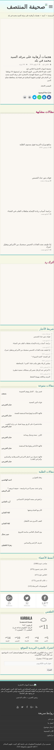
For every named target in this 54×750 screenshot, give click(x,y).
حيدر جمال (5, 534)
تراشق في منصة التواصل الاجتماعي (29, 499)
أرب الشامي (6, 502)
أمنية (43, 16)
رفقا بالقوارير (37, 477)
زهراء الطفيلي (7, 545)
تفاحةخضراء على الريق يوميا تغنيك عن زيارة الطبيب (23, 424)
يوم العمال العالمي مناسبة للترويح (30, 532)
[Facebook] (27, 707)
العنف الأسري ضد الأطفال (33, 521)
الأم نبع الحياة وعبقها (35, 510)
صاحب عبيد (43, 564)
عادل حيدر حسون (41, 569)
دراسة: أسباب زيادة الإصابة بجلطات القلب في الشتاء (29, 211)
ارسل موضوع (48, 727)
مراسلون (50, 735)
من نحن (50, 719)
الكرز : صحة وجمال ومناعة (32, 435)
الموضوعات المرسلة (39, 586)
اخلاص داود (45, 64)
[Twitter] (22, 707)
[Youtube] (17, 707)
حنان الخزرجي (7, 405)
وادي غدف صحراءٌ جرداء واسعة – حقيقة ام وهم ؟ (25, 488)
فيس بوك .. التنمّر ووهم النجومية (30, 391)
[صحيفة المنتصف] (27, 6)
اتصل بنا (50, 723)
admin (4, 394)
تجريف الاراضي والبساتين (33, 543)
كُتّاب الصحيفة (48, 731)
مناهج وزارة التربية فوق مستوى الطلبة (35, 144)
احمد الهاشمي (7, 480)
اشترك (49, 670)
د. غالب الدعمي (41, 580)
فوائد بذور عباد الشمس (41, 178)
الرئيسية (51, 16)
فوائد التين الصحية (35, 402)
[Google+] (32, 707)
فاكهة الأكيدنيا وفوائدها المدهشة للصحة (28, 413)
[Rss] (36, 707)
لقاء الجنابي (6, 513)
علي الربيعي (6, 491)
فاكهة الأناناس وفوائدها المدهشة (30, 446)
